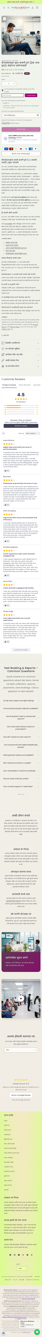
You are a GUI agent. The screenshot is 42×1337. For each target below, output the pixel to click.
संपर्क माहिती (21, 1280)
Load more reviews (21, 650)
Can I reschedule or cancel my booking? (21, 771)
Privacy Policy (22, 1319)
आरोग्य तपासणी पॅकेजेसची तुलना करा (16, 248)
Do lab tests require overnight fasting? (21, 700)
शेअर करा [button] (6, 335)
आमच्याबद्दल (7, 1135)
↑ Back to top (21, 794)
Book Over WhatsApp (21, 154)
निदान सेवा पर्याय (10, 251)
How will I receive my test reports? (21, 737)
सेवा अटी (15, 1280)
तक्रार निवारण (8, 1181)
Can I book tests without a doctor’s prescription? (23, 727)
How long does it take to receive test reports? (22, 717)
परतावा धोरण (37, 1276)
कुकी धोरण (7, 1176)
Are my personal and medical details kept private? (21, 746)
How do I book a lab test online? (21, 778)
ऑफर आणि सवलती (9, 1144)
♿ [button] (3, 1333)
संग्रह (5, 1121)
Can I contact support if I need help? (21, 786)
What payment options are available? (21, 755)
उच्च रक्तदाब (8, 224)
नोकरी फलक (7, 1130)
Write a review (21, 426)
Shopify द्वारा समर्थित (27, 1276)
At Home (21, 107)
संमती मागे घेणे (8, 1185)
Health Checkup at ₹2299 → (27, 1323)
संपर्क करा (6, 1125)
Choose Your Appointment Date (13, 111)
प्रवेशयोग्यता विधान (9, 1171)
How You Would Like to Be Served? (13, 101)
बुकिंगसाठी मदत (8, 1139)
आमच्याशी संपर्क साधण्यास (13, 901)
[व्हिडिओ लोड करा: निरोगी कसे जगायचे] (21, 998)
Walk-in (6, 103)
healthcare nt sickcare (14, 1276)
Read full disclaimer (28, 1299)
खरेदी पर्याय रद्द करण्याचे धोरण (32, 1280)
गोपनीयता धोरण (8, 1280)
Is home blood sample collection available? (21, 708)
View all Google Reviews (21, 1100)
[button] (4, 7)
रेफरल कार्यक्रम (8, 1158)
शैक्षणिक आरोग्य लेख (11, 242)
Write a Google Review (21, 1095)
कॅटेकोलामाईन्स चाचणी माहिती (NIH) (16, 253)
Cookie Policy (26, 1332)
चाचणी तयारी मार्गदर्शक (10, 1148)
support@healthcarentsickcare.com (14, 1317)
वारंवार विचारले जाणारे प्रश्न (11, 1153)
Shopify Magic (15, 327)
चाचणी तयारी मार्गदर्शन (12, 245)
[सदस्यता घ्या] (35, 1050)
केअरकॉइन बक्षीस (8, 1162)
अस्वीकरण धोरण (6, 329)
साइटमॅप (6, 1190)
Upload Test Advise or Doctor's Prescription (17, 120)
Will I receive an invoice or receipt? (21, 763)
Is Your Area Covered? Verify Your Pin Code (19, 90)
